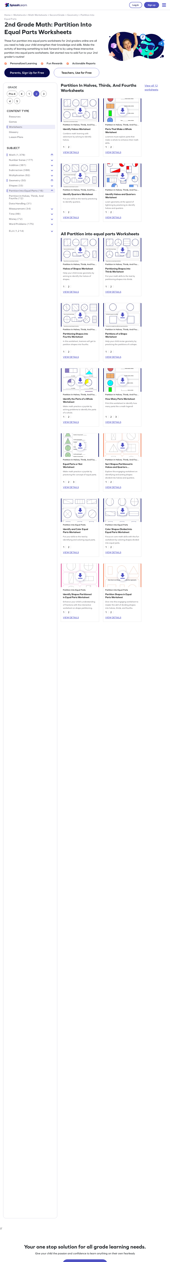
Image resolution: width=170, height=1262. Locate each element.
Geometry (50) (17, 180)
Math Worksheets (37, 15)
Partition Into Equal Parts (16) (26, 190)
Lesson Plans (16, 137)
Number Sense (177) (21, 160)
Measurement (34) (20, 208)
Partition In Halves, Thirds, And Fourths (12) (26, 197)
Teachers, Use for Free (76, 72)
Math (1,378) (17, 155)
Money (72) (16, 219)
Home (7, 15)
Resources (14, 116)
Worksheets (19, 15)
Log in (135, 5)
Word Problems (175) (21, 224)
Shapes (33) (16, 185)
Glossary (13, 132)
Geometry (72, 15)
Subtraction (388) (19, 170)
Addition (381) (17, 165)
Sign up (151, 5)
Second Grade (57, 15)
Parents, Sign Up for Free (27, 72)
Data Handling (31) (20, 203)
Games (13, 121)
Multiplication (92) (19, 175)
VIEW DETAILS (71, 152)
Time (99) (14, 213)
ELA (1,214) (16, 231)
